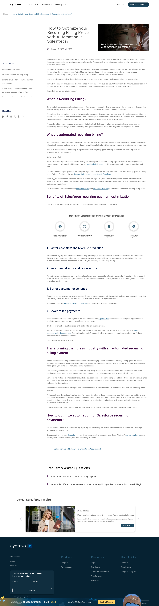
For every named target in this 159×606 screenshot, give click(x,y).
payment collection (133, 435)
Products (32, 4)
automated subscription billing (75, 303)
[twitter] (15, 116)
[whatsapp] (19, 116)
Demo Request (126, 567)
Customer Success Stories (100, 572)
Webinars (13, 566)
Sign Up (32, 590)
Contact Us (120, 5)
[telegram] (11, 116)
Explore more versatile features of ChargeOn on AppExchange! (77, 449)
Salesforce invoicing (101, 189)
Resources (46, 4)
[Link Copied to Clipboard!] (23, 116)
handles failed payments (96, 164)
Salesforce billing (83, 189)
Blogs (5, 14)
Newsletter (95, 581)
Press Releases (96, 576)
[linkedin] (3, 116)
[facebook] (7, 116)
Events (12, 561)
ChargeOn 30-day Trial (128, 572)
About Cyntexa (60, 5)
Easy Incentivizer (66, 567)
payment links (104, 319)
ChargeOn (71, 435)
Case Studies (95, 567)
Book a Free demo (137, 5)
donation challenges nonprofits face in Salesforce (92, 174)
